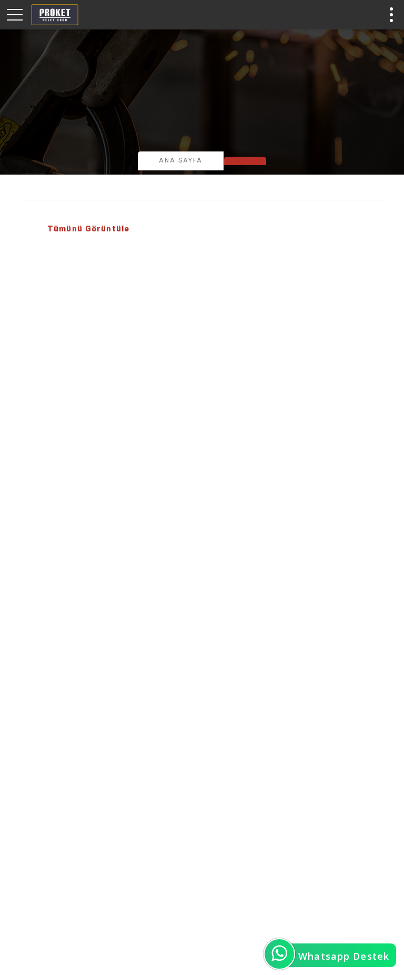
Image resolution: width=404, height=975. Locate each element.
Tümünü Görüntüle (88, 228)
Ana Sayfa (181, 160)
